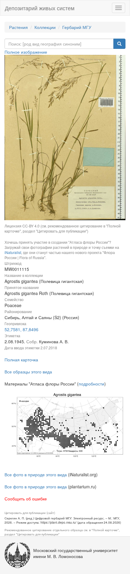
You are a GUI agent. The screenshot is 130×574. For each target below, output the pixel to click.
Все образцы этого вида (28, 372)
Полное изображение (26, 52)
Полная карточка (21, 360)
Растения (18, 27)
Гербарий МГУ (76, 27)
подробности (91, 384)
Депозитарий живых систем (39, 8)
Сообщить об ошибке (26, 499)
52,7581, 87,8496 (21, 329)
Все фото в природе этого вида (36, 474)
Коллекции (45, 27)
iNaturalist (13, 252)
